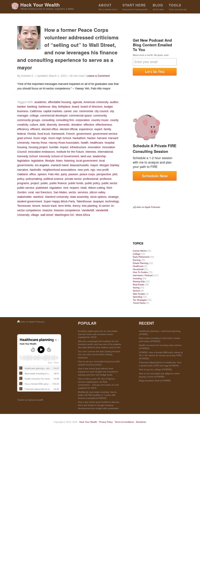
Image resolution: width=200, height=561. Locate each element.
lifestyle (50, 160)
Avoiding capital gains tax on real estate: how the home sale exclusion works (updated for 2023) (98, 334)
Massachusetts (79, 165)
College (136, 254)
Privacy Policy (106, 422)
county (114, 120)
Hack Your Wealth (40, 4)
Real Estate (138, 284)
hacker (91, 138)
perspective (104, 174)
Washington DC (64, 214)
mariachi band (59, 165)
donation (76, 124)
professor (105, 178)
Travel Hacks (139, 303)
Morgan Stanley (109, 165)
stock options (98, 196)
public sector (109, 183)
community (100, 115)
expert (98, 129)
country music (100, 120)
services (83, 192)
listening (69, 160)
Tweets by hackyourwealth (30, 400)
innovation (94, 147)
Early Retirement (141, 257)
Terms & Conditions (124, 422)
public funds (75, 183)
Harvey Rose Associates (64, 142)
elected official (69, 129)
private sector (73, 178)
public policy (92, 183)
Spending (137, 297)
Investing (137, 278)
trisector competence (67, 210)
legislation (23, 160)
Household (138, 269)
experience (86, 129)
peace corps (87, 174)
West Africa (83, 214)
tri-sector (104, 205)
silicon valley (97, 192)
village (35, 214)
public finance (58, 183)
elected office (50, 129)
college (34, 115)
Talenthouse (84, 201)
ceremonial (86, 111)
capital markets (52, 111)
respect (74, 187)
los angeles (42, 165)
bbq (54, 106)
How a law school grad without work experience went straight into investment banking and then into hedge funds (98, 371)
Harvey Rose (39, 142)
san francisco (43, 192)
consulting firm (65, 120)
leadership (99, 156)
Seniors (136, 290)
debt (42, 124)
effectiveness (104, 124)
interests (90, 151)
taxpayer (98, 201)
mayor (94, 165)
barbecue (44, 106)
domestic (64, 124)
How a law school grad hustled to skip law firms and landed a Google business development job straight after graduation (98, 405)
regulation (55, 187)
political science (53, 178)
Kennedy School (27, 156)
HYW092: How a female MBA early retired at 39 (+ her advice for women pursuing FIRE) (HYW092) (161, 355)
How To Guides (140, 272)
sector (72, 192)
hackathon (79, 138)
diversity (52, 124)
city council (101, 111)
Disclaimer (141, 422)
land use (86, 156)
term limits (64, 205)
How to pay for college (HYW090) (155, 369)
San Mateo (60, 192)
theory (76, 205)
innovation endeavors (41, 151)
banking (32, 106)
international (105, 151)
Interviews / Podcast (143, 275)
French (70, 133)
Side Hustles (139, 294)
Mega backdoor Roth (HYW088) (155, 380)
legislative (37, 160)
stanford (38, 196)
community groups (28, 120)
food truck (44, 133)
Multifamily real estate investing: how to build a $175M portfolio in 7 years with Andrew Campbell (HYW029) (97, 395)
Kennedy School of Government (59, 156)
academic (40, 102)
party (64, 174)
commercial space (80, 115)
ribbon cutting (96, 187)
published (42, 187)
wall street (46, 214)
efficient (35, 129)
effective (89, 124)
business (22, 111)
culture (34, 124)
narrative (22, 169)
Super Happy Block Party (59, 201)
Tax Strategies (140, 300)
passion (73, 174)
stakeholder (24, 196)
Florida (31, 133)
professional (90, 178)
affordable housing (59, 102)
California (36, 111)
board (75, 106)
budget (108, 106)
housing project (38, 147)
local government (87, 160)
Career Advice (140, 250)
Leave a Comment (98, 75)
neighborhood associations (59, 169)
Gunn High (40, 138)
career (68, 111)
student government (29, 201)
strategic (113, 196)
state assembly (79, 196)
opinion (42, 174)
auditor (114, 102)
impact (64, 147)
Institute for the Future (70, 151)
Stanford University (56, 196)
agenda (77, 102)
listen (59, 160)
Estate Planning (140, 263)
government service (105, 133)
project (35, 183)
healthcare (96, 142)
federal (21, 133)
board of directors (91, 106)
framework (58, 133)
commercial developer (54, 115)
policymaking (34, 178)
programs (23, 183)
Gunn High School (59, 138)
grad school (24, 138)
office (32, 174)
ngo (92, 169)
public (44, 183)
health (84, 142)
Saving (136, 287)
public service (25, 187)
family (107, 129)
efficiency (23, 129)
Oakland (22, 174)
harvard (102, 138)
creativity (22, 124)
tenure (36, 205)
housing (22, 147)
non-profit (103, 169)
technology (112, 201)
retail (83, 187)
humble (53, 147)
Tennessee (24, 205)
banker (21, 106)
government (83, 133)
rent (65, 187)
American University (95, 102)
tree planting (89, 205)
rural (31, 192)
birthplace (64, 106)
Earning (136, 260)
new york (83, 169)
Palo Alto (53, 174)
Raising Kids (139, 281)
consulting (48, 120)
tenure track (49, 205)
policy (20, 178)
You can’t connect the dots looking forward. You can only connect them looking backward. (99, 354)
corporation (83, 120)
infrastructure (78, 147)
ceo (75, 111)
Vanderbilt (88, 210)
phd (114, 174)
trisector (47, 210)
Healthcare (138, 266)
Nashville (35, 169)
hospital (109, 142)
